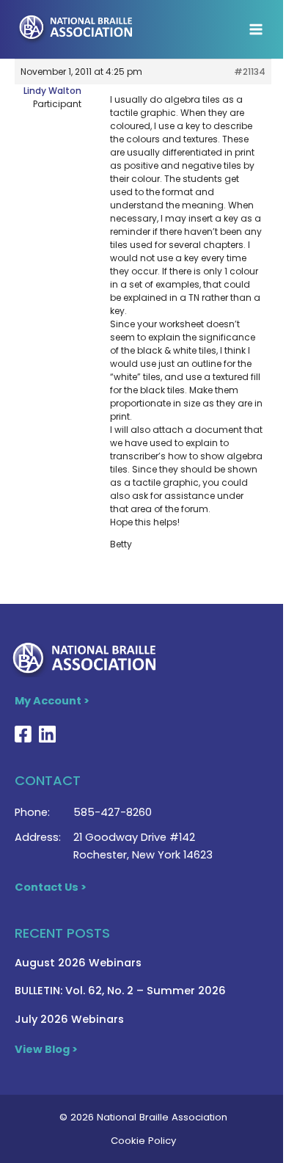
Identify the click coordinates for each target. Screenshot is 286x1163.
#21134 (249, 71)
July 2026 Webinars (69, 1019)
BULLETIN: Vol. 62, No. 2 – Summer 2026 (120, 990)
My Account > (52, 700)
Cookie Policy (143, 1141)
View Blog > (46, 1049)
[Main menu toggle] (256, 29)
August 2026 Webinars (78, 962)
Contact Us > (51, 887)
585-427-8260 (112, 812)
